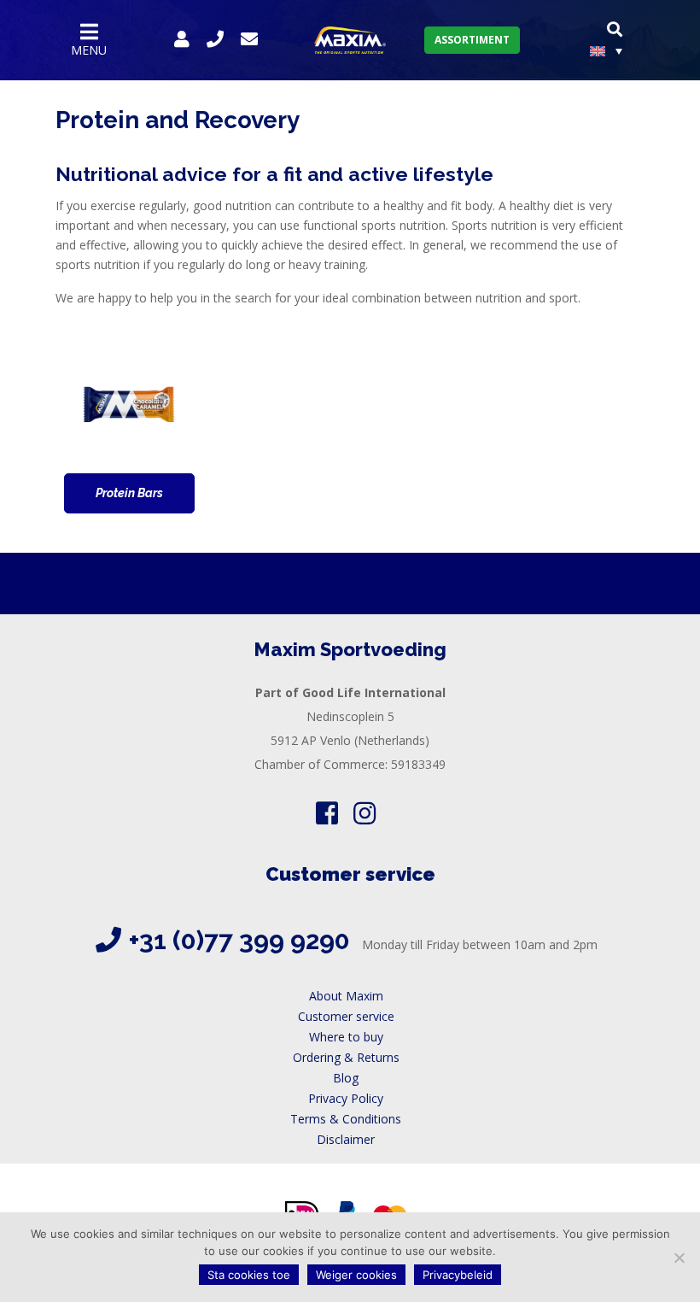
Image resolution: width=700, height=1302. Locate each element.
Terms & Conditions (345, 1119)
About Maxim (346, 996)
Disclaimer (346, 1139)
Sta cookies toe (248, 1274)
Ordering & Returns (346, 1057)
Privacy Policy (345, 1098)
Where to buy (346, 1037)
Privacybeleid (458, 1274)
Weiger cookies (356, 1274)
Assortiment (472, 39)
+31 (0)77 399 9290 (239, 940)
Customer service (346, 1016)
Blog (346, 1078)
